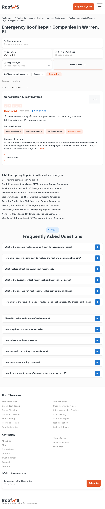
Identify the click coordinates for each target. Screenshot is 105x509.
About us (6, 441)
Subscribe (94, 483)
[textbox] (78, 55)
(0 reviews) (24, 111)
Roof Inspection (60, 423)
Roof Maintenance (34, 131)
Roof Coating (8, 419)
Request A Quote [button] (83, 7)
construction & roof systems (23, 97)
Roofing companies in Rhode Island (51, 18)
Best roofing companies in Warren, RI (20, 180)
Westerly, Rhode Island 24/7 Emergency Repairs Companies (31, 205)
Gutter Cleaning (10, 410)
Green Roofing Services (64, 406)
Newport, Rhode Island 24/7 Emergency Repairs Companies (31, 214)
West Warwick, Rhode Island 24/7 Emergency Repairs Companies (33, 218)
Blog (4, 445)
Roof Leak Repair (60, 427)
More (42, 148)
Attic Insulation (59, 402)
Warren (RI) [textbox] (9, 55)
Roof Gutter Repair (11, 423)
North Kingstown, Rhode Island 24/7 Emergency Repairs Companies (35, 184)
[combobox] (27, 55)
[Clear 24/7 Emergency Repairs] (27, 74)
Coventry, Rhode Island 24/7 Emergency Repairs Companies (31, 201)
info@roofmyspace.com (14, 473)
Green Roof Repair (11, 406)
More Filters (76, 65)
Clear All (53, 74)
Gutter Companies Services (65, 410)
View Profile (12, 158)
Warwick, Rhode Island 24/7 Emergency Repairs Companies (30, 193)
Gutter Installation (11, 415)
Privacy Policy (59, 438)
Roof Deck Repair (55, 131)
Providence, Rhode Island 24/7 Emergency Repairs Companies (32, 188)
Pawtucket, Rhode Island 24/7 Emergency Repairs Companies (32, 210)
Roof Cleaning (59, 415)
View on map (40, 111)
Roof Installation (13, 131)
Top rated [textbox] (16, 87)
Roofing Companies (25, 18)
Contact (6, 466)
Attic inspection (10, 402)
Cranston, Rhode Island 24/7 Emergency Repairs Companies (31, 197)
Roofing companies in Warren (81, 18)
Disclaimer (57, 447)
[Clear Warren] (42, 74)
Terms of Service (60, 443)
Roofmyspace (8, 18)
